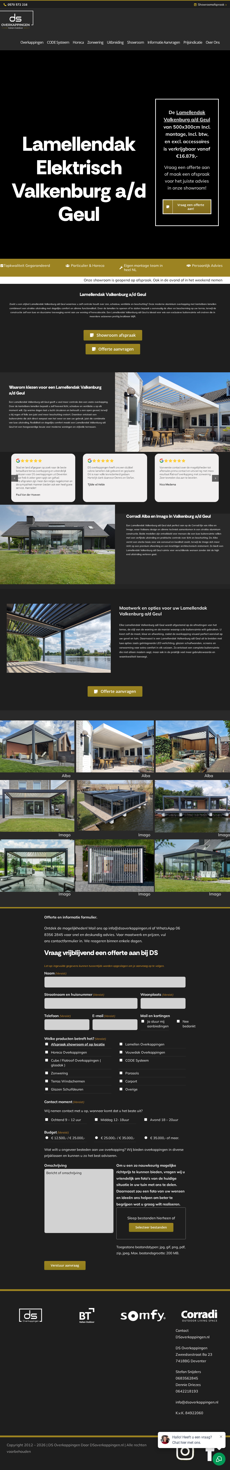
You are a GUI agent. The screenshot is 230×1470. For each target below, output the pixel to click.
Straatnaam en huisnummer (74, 994)
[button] (14, 478)
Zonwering (59, 1073)
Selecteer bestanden (151, 1227)
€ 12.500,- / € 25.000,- (68, 1138)
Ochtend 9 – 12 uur (66, 1120)
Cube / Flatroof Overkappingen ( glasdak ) (76, 1062)
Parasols (132, 1073)
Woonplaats (156, 994)
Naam (55, 973)
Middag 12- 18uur (115, 1120)
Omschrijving (55, 1165)
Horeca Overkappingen (69, 1052)
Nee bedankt (189, 1023)
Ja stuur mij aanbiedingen (157, 1023)
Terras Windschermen (68, 1081)
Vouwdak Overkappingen (145, 1052)
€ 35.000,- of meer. (164, 1138)
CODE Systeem (137, 1060)
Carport (131, 1081)
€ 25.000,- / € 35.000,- (118, 1138)
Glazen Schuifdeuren (67, 1089)
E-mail (103, 1015)
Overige (131, 1089)
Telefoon (57, 1015)
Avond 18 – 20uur (164, 1120)
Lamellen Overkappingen (144, 1044)
